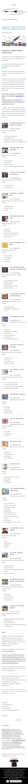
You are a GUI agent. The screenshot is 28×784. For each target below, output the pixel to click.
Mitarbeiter (10, 734)
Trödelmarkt (16, 745)
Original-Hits (5, 737)
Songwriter (12, 693)
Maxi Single (5, 734)
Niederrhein (13, 735)
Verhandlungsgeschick (6, 746)
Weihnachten (21, 747)
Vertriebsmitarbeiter (16, 746)
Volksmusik (15, 747)
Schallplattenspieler (7, 742)
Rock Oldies (4, 740)
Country (19, 729)
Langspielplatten (7, 733)
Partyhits (18, 737)
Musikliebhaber (20, 734)
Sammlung (9, 740)
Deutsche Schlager (7, 730)
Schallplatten (19, 740)
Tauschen (19, 743)
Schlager (15, 742)
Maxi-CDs (19, 733)
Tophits (4, 745)
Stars (20, 742)
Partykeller (6, 693)
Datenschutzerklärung (15, 781)
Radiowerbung (14, 738)
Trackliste (10, 745)
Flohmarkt (20, 730)
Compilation (13, 729)
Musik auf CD (5, 691)
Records (20, 738)
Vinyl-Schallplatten (7, 747)
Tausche (13, 743)
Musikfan (14, 734)
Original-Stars (12, 737)
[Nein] (26, 776)
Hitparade (5, 732)
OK (7, 781)
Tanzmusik (4, 743)
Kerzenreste (11, 732)
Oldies (18, 735)
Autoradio (5, 729)
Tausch (9, 743)
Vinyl (23, 746)
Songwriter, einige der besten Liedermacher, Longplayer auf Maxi (14, 28)
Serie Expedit (18, 96)
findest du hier (10, 651)
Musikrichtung (6, 735)
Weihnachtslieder (6, 749)
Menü (14, 4)
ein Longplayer (6, 66)
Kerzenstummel (18, 732)
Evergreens (15, 730)
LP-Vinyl (14, 733)
